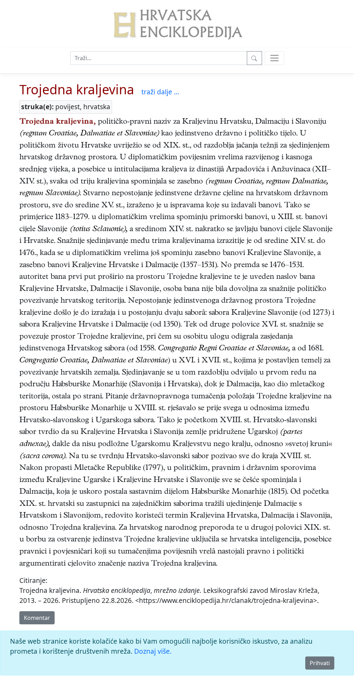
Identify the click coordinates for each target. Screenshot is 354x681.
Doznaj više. (152, 651)
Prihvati (320, 663)
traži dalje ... (160, 91)
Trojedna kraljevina (76, 89)
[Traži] (254, 58)
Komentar (37, 618)
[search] (274, 58)
